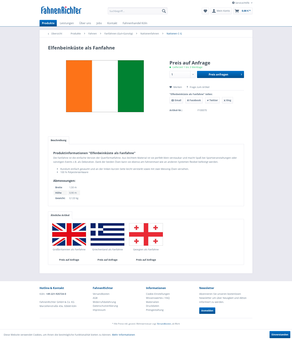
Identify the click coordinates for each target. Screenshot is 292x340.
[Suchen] (163, 11)
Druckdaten (152, 305)
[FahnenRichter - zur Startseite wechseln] (61, 10)
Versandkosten (101, 293)
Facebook (195, 100)
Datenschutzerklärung (105, 305)
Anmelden (207, 310)
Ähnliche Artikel (60, 215)
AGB (95, 297)
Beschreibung (58, 140)
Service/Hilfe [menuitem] (242, 2)
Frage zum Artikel (199, 87)
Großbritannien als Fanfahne (69, 249)
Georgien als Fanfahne (146, 249)
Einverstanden (280, 334)
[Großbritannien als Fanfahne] (69, 234)
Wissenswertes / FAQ (158, 297)
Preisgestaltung (155, 309)
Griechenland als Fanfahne (107, 249)
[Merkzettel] (205, 11)
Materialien (152, 302)
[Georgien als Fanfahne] (146, 234)
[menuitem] (137, 11)
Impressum (99, 309)
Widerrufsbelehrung (104, 302)
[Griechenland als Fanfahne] (107, 234)
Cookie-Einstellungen (158, 293)
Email (177, 100)
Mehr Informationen (123, 334)
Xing (228, 100)
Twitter (213, 100)
